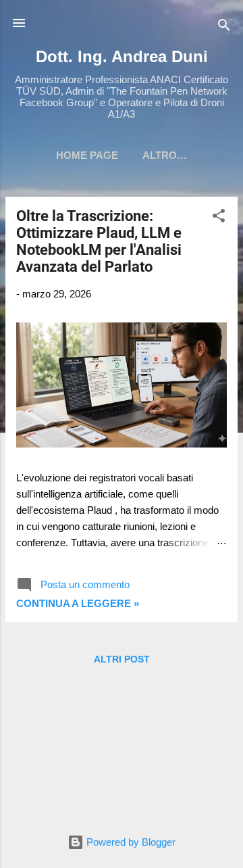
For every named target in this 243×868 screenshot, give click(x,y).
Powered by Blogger (130, 842)
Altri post (122, 659)
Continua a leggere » (77, 603)
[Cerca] (224, 27)
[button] (219, 218)
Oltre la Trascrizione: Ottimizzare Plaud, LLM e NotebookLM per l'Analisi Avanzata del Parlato (99, 241)
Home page (87, 155)
